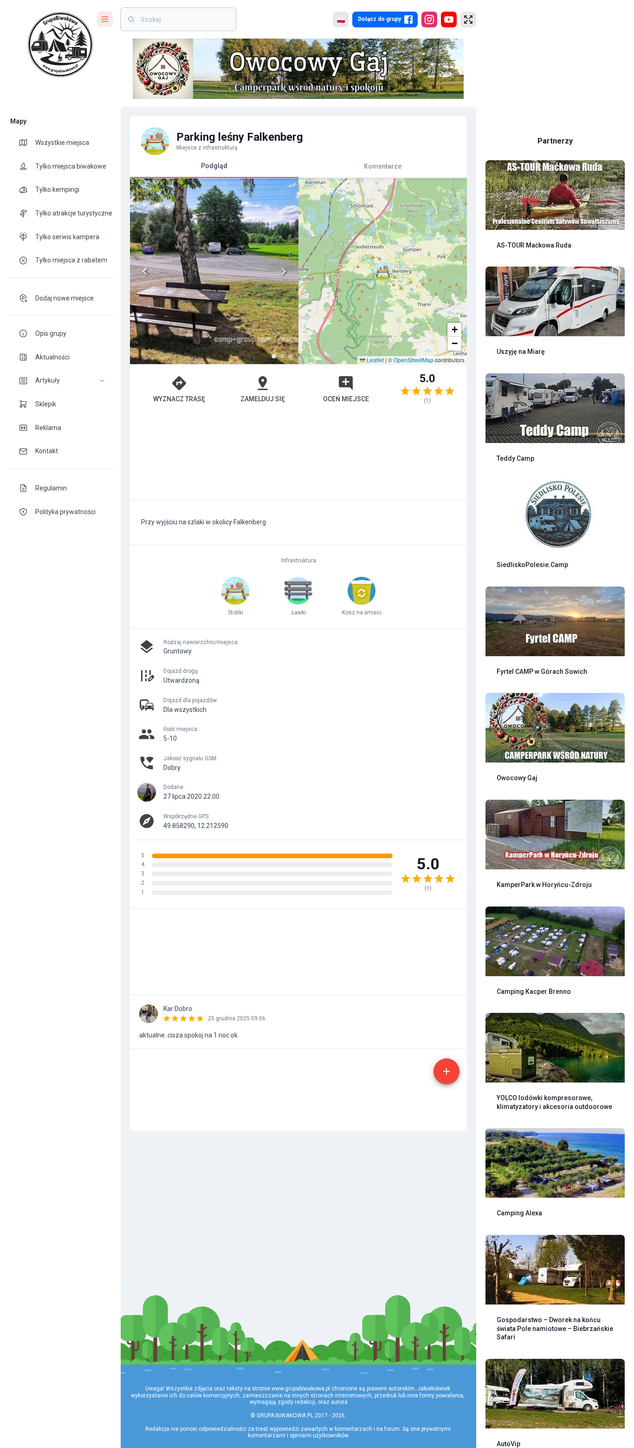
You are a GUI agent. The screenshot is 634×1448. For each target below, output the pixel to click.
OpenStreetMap (413, 360)
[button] (60, 380)
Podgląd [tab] (214, 166)
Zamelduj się (262, 399)
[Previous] (145, 271)
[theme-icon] (27, 142)
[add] (446, 1071)
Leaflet (374, 360)
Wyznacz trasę (179, 399)
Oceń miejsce (346, 399)
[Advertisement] (298, 456)
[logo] (60, 44)
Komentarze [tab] (382, 166)
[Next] (283, 271)
